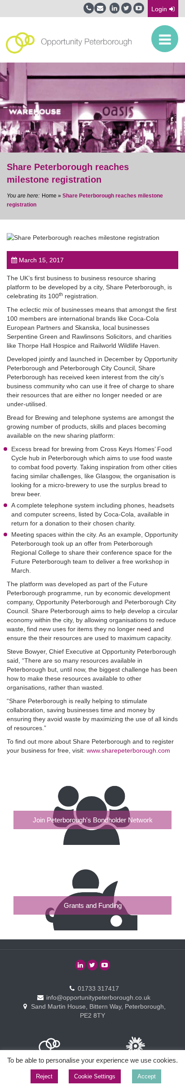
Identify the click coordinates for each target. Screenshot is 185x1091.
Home (49, 196)
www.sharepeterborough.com (128, 750)
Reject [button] (44, 1076)
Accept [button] (146, 1076)
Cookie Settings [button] (94, 1076)
